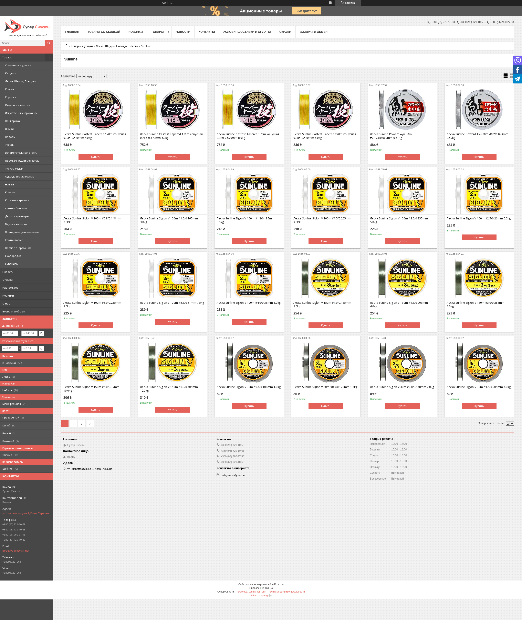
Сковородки (13, 256)
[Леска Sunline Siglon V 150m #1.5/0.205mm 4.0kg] (402, 278)
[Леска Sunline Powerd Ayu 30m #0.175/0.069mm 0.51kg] (402, 109)
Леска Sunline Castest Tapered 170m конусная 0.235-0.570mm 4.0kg (94, 136)
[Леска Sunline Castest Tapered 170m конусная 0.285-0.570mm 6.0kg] (172, 109)
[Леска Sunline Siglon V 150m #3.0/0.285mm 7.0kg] (479, 278)
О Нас (6, 303)
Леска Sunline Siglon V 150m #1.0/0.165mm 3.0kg (322, 304)
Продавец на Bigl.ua (261, 588)
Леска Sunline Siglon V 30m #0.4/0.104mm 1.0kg (249, 387)
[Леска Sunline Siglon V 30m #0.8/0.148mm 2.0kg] (402, 362)
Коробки (10, 97)
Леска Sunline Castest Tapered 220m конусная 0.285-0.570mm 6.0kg (324, 136)
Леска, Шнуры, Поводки (20, 81)
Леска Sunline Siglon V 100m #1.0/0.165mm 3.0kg (169, 220)
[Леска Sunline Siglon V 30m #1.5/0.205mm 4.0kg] (479, 362)
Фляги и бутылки (16, 208)
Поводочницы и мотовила (22, 160)
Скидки (285, 31)
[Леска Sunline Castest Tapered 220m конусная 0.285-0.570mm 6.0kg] (325, 109)
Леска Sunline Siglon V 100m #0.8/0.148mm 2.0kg (92, 220)
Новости (7, 272)
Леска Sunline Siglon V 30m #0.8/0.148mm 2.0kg (402, 387)
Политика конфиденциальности (286, 591)
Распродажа (10, 287)
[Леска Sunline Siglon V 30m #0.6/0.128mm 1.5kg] (325, 362)
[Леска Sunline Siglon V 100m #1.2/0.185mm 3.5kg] (249, 194)
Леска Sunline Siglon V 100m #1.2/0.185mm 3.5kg (245, 220)
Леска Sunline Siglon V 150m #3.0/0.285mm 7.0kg (475, 304)
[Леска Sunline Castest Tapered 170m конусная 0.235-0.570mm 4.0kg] (95, 109)
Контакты (207, 31)
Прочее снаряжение (18, 248)
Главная (72, 31)
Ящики (9, 129)
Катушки (11, 73)
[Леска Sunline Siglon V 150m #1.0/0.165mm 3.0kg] (325, 278)
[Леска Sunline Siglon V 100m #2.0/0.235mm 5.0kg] (402, 194)
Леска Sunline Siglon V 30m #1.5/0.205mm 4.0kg (479, 387)
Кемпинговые (14, 240)
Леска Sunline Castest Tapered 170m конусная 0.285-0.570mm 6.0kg (171, 136)
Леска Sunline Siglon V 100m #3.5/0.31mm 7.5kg (172, 303)
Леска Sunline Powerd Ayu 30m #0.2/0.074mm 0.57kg (477, 136)
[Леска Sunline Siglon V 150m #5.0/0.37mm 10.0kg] (95, 362)
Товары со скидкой (103, 31)
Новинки (8, 295)
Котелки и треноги (17, 200)
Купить (96, 157)
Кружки (10, 192)
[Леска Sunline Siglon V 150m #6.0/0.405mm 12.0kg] (172, 362)
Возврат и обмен (13, 311)
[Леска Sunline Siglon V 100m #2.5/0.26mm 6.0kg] (479, 194)
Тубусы (9, 145)
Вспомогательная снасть (21, 152)
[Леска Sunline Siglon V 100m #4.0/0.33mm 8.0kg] (249, 278)
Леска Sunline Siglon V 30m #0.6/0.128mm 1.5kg (325, 387)
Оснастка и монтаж (17, 105)
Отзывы (7, 280)
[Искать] (49, 43)
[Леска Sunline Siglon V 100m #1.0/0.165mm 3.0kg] (172, 194)
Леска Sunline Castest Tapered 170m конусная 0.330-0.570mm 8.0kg (248, 136)
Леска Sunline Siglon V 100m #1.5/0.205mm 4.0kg (322, 220)
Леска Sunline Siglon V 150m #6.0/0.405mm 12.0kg (169, 388)
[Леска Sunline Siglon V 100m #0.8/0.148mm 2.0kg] (95, 194)
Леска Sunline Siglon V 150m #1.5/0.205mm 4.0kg (399, 304)
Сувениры (11, 264)
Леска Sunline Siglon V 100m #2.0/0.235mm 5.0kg (399, 220)
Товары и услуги (82, 46)
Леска (134, 46)
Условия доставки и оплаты (247, 31)
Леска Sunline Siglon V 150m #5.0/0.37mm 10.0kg (91, 388)
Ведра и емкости (16, 224)
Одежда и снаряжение (19, 176)
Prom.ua (279, 584)
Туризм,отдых (14, 168)
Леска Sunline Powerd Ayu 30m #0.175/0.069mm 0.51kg (391, 136)
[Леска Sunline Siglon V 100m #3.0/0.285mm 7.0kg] (95, 278)
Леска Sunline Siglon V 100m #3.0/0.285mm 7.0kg (92, 304)
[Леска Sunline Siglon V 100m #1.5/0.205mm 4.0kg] (325, 194)
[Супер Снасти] (26, 26)
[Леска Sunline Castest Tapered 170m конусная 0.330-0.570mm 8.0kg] (249, 109)
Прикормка (12, 121)
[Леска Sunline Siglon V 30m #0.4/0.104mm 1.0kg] (249, 362)
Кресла (9, 89)
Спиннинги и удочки (18, 65)
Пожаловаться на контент (251, 591)
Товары (7, 57)
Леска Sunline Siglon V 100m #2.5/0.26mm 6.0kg (479, 218)
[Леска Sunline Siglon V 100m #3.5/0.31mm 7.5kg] (172, 278)
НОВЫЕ (9, 184)
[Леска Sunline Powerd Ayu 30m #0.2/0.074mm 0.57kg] (479, 109)
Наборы (10, 137)
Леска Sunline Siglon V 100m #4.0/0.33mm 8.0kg (249, 303)
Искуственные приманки (21, 113)
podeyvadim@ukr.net (15, 550)
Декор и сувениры (17, 216)
